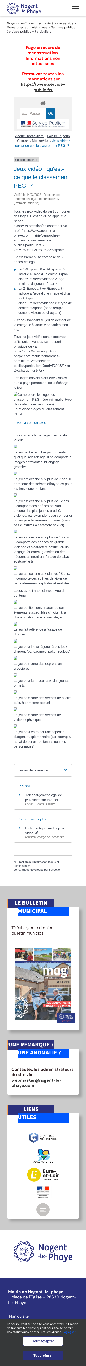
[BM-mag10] (43, 946)
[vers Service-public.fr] (43, 124)
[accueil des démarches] (43, 103)
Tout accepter (43, 1341)
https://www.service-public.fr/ (43, 87)
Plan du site (19, 1316)
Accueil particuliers (29, 136)
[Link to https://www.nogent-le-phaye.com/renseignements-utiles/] (42, 1209)
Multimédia (40, 141)
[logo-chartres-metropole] (43, 1133)
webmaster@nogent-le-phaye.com (36, 1082)
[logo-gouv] (43, 1188)
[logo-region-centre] (43, 1150)
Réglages (68, 1332)
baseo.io (54, 869)
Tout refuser (43, 1355)
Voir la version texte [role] (31, 423)
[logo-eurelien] (43, 1170)
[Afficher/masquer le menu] (76, 8)
